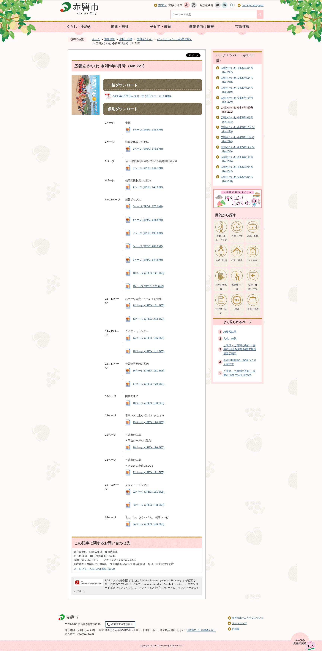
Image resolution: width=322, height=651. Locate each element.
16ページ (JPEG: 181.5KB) (148, 370)
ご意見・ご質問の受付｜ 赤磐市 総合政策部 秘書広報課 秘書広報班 (239, 349)
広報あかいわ (144, 39)
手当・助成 (252, 309)
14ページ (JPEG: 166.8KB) (148, 337)
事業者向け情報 (201, 26)
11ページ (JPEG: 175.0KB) (148, 286)
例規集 (235, 628)
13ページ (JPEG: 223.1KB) (148, 318)
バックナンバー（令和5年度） (174, 39)
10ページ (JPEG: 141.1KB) (148, 273)
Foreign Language (252, 5)
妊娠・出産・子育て (221, 238)
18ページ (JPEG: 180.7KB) (148, 403)
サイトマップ (239, 623)
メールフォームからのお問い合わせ (94, 568)
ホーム (96, 39)
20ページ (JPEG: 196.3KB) (148, 447)
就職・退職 (252, 236)
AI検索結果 (229, 331)
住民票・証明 (221, 311)
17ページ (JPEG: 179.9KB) (148, 383)
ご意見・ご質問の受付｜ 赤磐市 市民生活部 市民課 (239, 373)
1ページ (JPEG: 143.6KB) (148, 129)
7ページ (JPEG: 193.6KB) (148, 233)
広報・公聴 (125, 39)
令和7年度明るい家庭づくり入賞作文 (239, 362)
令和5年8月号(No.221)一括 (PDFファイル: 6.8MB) (142, 96)
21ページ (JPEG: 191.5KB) (148, 472)
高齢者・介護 (237, 287)
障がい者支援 (221, 287)
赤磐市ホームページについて (247, 617)
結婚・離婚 (221, 260)
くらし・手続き (79, 26)
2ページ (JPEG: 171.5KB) (148, 148)
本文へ (162, 5)
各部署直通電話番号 (122, 624)
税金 (237, 309)
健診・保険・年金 (252, 287)
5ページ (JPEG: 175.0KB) (148, 206)
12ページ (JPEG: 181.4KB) (148, 305)
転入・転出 (237, 260)
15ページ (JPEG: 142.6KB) (148, 351)
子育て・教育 (160, 26)
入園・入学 (237, 236)
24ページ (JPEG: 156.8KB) (148, 524)
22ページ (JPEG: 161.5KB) (148, 491)
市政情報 (242, 26)
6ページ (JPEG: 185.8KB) (148, 219)
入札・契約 (229, 338)
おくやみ (252, 260)
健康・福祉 (120, 26)
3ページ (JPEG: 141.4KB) (148, 167)
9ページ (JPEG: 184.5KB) (148, 259)
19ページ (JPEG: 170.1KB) (148, 422)
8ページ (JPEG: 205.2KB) (148, 246)
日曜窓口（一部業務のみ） (201, 630)
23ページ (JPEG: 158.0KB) (148, 504)
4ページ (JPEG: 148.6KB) (148, 187)
